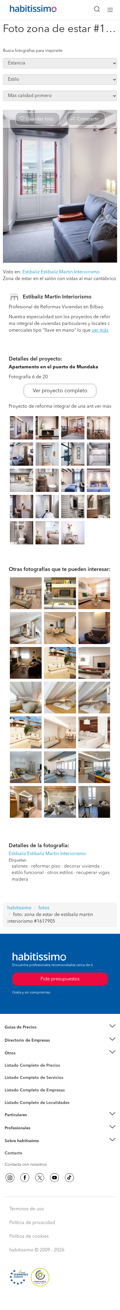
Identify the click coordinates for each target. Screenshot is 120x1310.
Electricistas (15, 1088)
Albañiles (13, 1094)
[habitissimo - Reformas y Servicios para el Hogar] (26, 10)
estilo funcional (28, 873)
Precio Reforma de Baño (27, 1035)
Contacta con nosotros (26, 1165)
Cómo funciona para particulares (35, 1122)
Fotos (10, 1072)
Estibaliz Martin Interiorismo (57, 297)
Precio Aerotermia (21, 1040)
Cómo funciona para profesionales (37, 1135)
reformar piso (45, 866)
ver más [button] (100, 330)
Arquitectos (15, 1100)
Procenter (13, 1078)
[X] (39, 1177)
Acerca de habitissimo (25, 1148)
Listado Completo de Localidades (37, 1103)
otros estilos (60, 873)
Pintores (12, 1082)
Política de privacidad (32, 1223)
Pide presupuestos (60, 1300)
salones (20, 866)
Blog (9, 1060)
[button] (60, 1027)
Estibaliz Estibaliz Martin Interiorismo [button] (61, 272)
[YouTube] (54, 1177)
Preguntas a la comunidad (29, 1066)
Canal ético (15, 1154)
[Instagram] (10, 1177)
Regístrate (14, 1128)
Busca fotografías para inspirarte (33, 51)
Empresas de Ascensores (28, 1047)
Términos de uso (26, 1209)
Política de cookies (29, 1236)
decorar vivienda (82, 866)
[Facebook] (25, 1177)
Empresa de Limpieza (25, 1053)
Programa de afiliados (25, 1160)
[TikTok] (69, 1177)
